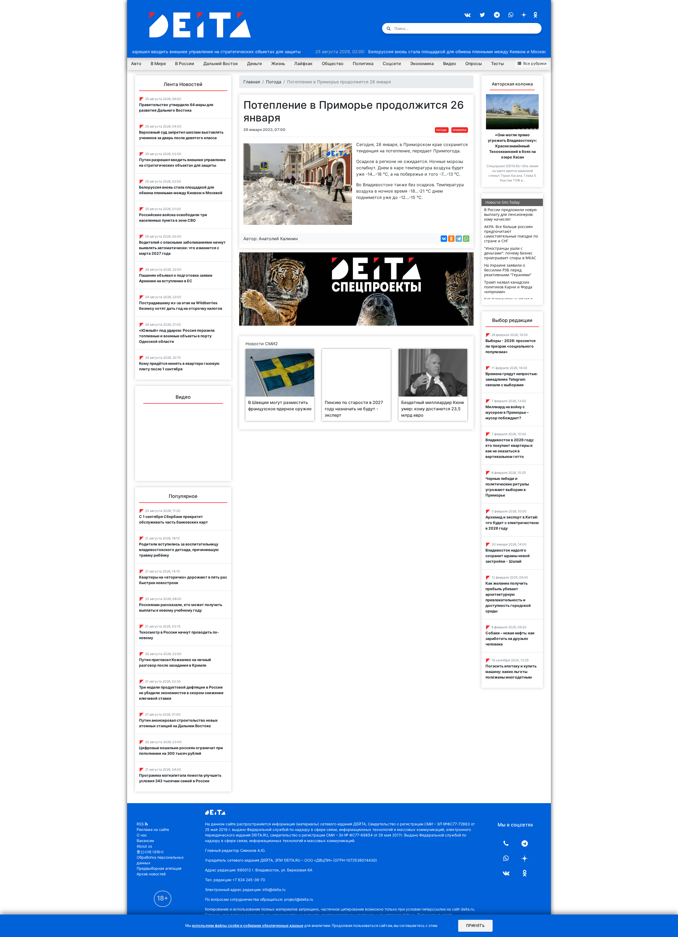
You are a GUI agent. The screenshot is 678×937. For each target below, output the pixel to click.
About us (144, 846)
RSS (140, 824)
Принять (475, 926)
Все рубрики (534, 63)
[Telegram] (459, 238)
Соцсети (392, 63)
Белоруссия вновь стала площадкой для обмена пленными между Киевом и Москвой (398, 51)
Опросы (473, 63)
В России (184, 63)
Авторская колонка (512, 84)
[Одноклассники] (451, 238)
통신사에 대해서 (150, 851)
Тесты (497, 63)
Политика (363, 63)
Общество (333, 63)
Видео (449, 63)
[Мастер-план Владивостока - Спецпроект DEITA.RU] (356, 288)
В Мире (158, 63)
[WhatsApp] (466, 238)
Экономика (422, 63)
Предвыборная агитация (159, 868)
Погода (273, 81)
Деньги (254, 63)
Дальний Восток (220, 63)
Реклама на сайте (153, 829)
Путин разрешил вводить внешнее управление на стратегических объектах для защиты (147, 51)
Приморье (460, 130)
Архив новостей (151, 874)
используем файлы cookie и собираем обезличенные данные (247, 926)
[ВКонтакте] (444, 238)
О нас (142, 835)
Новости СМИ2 (262, 343)
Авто (136, 63)
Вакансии (145, 840)
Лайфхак (303, 63)
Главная (251, 81)
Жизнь (278, 63)
